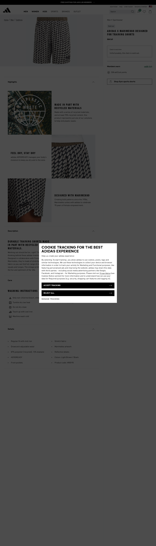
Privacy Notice (105, 273)
